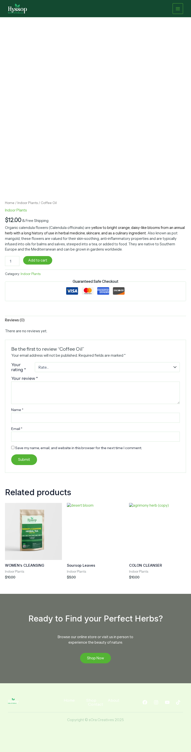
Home (9, 203)
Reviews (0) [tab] (15, 320)
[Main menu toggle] (178, 8)
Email (16, 428)
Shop (91, 700)
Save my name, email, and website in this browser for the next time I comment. (78, 448)
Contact (95, 704)
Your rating (18, 367)
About (113, 700)
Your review (24, 378)
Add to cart (37, 260)
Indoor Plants (27, 203)
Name (17, 410)
